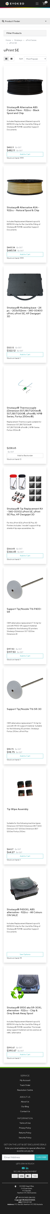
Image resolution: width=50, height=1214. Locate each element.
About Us (25, 1102)
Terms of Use (25, 1123)
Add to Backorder (25, 455)
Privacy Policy (25, 1128)
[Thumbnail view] (6, 59)
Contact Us (25, 1111)
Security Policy (25, 1138)
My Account (25, 1080)
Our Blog (25, 1106)
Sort (21, 59)
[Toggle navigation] (37, 4)
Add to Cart (25, 154)
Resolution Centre (25, 1090)
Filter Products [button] (13, 33)
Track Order (25, 1085)
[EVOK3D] (15, 3)
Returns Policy (25, 1133)
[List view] (11, 59)
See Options (25, 954)
